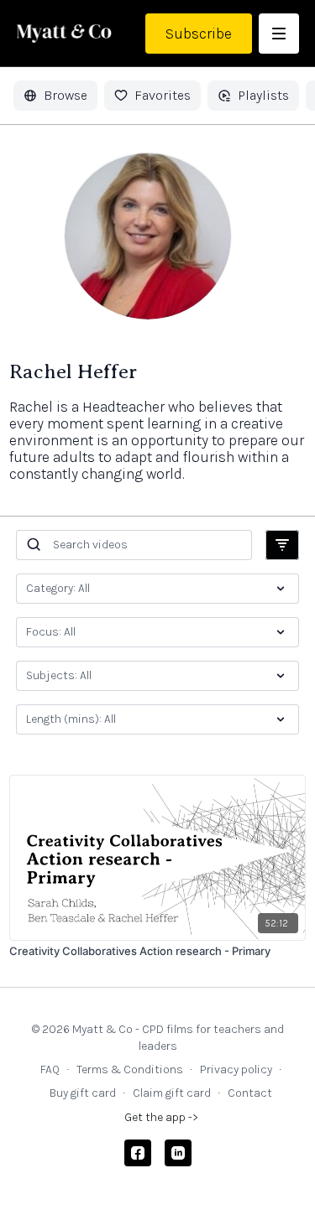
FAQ (50, 1069)
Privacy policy (236, 1069)
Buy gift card (83, 1093)
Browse (65, 95)
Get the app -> (161, 1117)
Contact (250, 1093)
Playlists (263, 95)
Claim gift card (172, 1093)
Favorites (162, 95)
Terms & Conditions (129, 1069)
